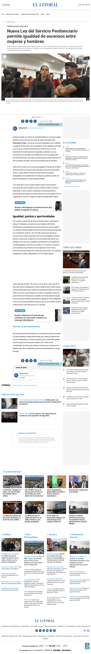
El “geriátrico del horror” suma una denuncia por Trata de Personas (75, 173)
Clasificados (25, 626)
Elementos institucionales (64, 636)
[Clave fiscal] (87, 649)
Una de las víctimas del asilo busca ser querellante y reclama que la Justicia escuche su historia (76, 157)
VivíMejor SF (61, 626)
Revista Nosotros (15, 626)
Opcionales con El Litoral (81, 636)
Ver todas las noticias (71, 186)
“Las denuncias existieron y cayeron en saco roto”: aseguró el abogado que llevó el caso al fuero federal (77, 165)
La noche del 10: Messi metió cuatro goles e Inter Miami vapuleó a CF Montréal (76, 180)
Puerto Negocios (71, 626)
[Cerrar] (60, 124)
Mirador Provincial (50, 626)
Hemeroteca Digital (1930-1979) (12, 636)
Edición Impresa (18, 385)
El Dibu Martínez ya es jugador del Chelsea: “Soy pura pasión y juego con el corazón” (77, 149)
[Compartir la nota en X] (27, 121)
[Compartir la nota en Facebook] (23, 121)
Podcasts (41, 626)
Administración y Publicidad (46, 636)
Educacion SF (85, 626)
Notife (79, 626)
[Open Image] (4, 57)
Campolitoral (5, 626)
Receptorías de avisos (29, 636)
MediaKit (45, 638)
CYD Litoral (33, 626)
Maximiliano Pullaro (20, 143)
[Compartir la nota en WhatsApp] (31, 121)
